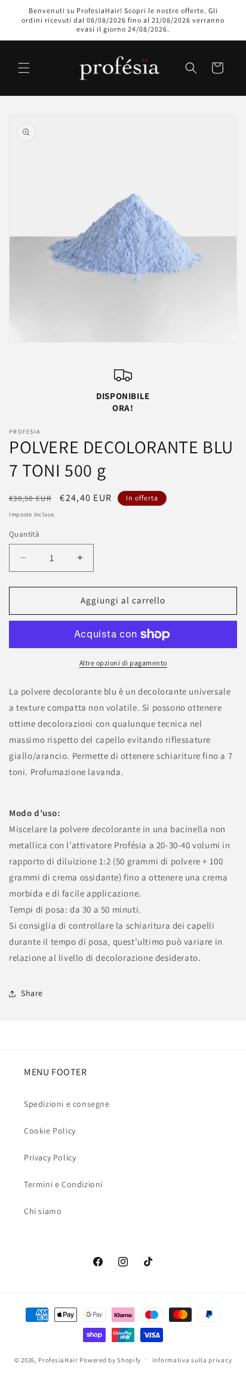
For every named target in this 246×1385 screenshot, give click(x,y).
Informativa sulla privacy (192, 1360)
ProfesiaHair (58, 1359)
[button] (24, 68)
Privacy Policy (50, 1157)
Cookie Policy (50, 1130)
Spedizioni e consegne (67, 1103)
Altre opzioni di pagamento (123, 662)
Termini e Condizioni (63, 1184)
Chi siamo (42, 1211)
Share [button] (32, 993)
